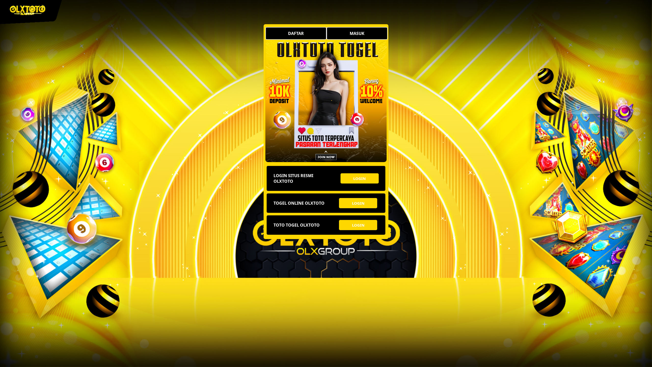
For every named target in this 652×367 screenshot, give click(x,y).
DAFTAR (296, 33)
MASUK (357, 33)
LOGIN (359, 178)
